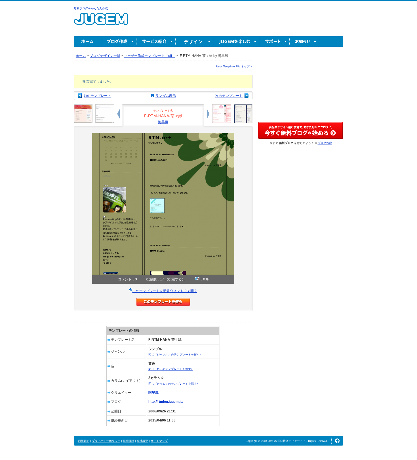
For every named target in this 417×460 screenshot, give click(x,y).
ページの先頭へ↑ (337, 441)
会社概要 (142, 440)
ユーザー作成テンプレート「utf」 (149, 56)
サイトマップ (159, 440)
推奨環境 (128, 440)
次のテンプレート (229, 96)
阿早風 (163, 122)
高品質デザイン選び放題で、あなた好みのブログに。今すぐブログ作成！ (300, 130)
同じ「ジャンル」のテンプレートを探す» (174, 354)
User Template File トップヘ (234, 66)
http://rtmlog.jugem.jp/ (165, 402)
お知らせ (304, 41)
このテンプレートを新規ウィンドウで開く (164, 291)
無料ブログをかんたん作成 (91, 8)
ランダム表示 (165, 96)
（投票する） (175, 279)
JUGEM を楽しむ (236, 41)
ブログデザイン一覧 (105, 56)
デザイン (194, 41)
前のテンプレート (97, 96)
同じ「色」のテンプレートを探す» (170, 368)
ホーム (87, 41)
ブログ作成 (118, 41)
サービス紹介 (156, 41)
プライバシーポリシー (106, 440)
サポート (274, 41)
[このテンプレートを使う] (163, 301)
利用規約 (83, 440)
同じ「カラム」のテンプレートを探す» (173, 383)
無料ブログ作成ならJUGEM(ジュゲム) (101, 22)
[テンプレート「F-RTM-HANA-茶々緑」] (163, 135)
